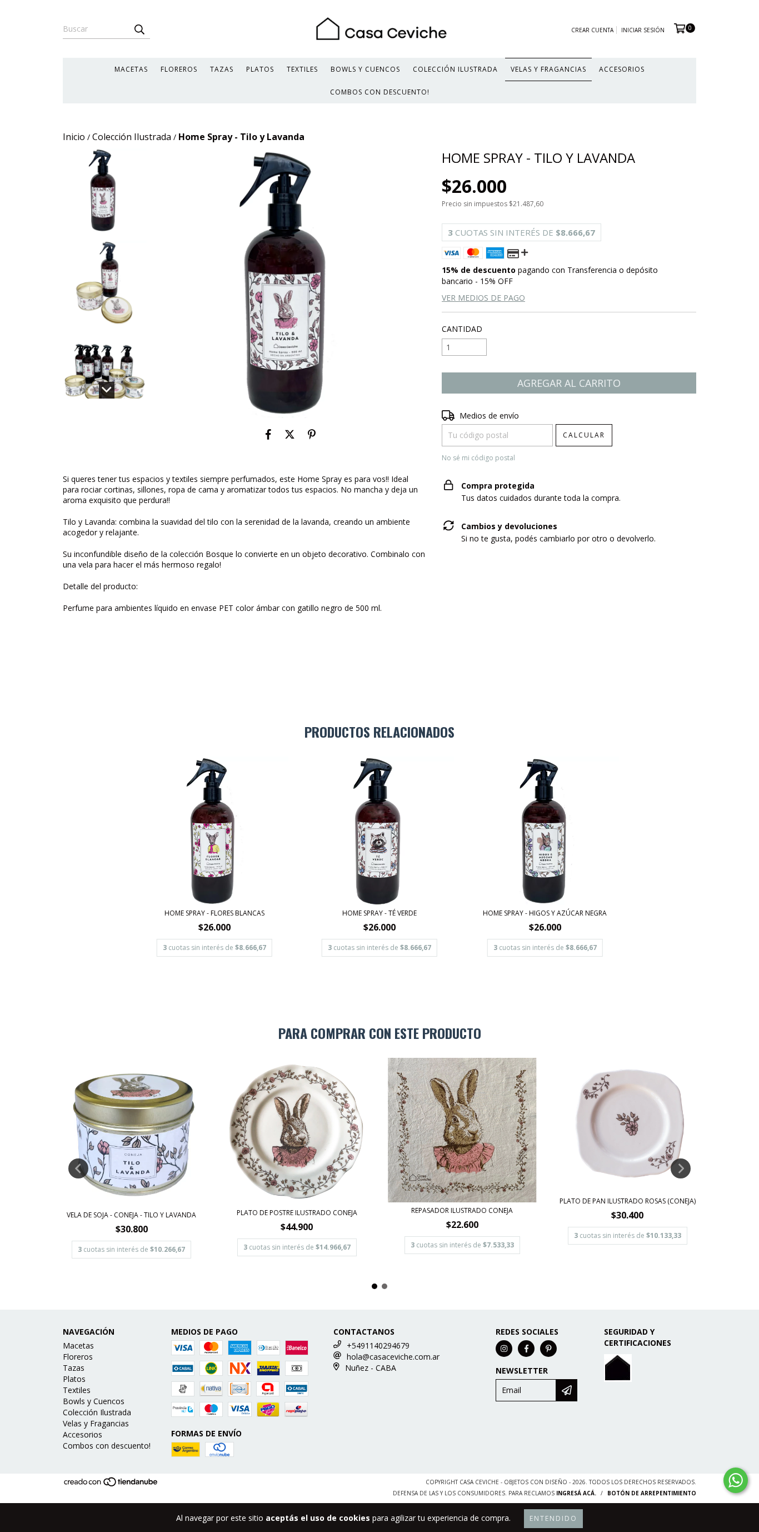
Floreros (179, 69)
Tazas (221, 69)
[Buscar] (139, 29)
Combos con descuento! (380, 92)
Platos (260, 69)
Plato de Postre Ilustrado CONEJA (297, 1212)
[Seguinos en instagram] (504, 1348)
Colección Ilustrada (455, 69)
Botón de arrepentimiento (651, 1493)
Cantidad (462, 329)
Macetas (131, 69)
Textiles (302, 69)
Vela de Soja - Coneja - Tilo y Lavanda (131, 1215)
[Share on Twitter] (289, 434)
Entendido (553, 1518)
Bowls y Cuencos (365, 69)
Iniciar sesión (643, 30)
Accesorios (622, 69)
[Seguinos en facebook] (526, 1348)
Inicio (74, 137)
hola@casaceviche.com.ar (393, 1356)
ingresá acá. (576, 1493)
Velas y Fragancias (548, 69)
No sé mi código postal (478, 457)
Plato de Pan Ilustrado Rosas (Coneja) (628, 1201)
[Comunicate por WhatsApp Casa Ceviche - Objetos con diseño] (735, 1480)
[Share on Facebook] (268, 434)
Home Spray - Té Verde (379, 913)
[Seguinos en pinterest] (548, 1348)
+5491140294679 (378, 1345)
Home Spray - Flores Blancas (214, 913)
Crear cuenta (592, 30)
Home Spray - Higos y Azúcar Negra (545, 913)
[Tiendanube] (111, 1485)
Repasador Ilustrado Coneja (462, 1210)
